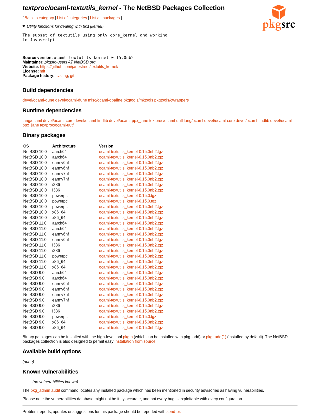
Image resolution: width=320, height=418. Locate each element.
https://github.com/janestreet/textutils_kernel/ (79, 66)
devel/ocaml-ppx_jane (128, 120)
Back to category (39, 18)
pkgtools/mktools (138, 100)
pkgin (128, 337)
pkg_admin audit (45, 390)
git (72, 76)
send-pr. (173, 412)
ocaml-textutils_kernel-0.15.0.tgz (127, 196)
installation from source (135, 341)
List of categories (72, 18)
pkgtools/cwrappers (171, 100)
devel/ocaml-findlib (91, 120)
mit (42, 71)
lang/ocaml (32, 120)
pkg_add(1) (216, 337)
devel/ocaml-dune (38, 100)
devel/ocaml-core (58, 120)
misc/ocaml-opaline (105, 100)
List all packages (105, 18)
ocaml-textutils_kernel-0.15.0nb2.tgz (131, 152)
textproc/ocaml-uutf (166, 120)
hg (66, 76)
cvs (59, 76)
